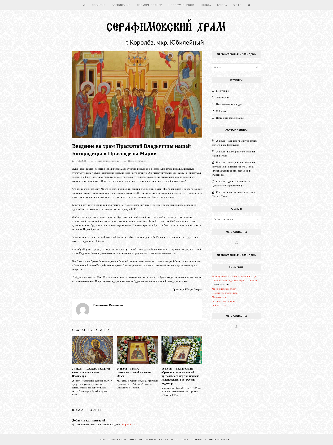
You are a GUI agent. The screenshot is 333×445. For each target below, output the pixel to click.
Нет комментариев (137, 160)
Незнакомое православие (225, 292)
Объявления (222, 97)
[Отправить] (257, 67)
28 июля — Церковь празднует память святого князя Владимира (91, 372)
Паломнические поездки (229, 104)
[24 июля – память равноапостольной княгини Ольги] (137, 349)
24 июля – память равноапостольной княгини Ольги (134, 372)
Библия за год (219, 305)
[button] (249, 5)
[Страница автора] (82, 309)
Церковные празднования (107, 160)
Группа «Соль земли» (223, 301)
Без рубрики (222, 90)
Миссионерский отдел (224, 288)
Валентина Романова (108, 305)
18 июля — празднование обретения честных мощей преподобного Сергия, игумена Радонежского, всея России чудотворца (180, 375)
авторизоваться (128, 424)
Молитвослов (219, 297)
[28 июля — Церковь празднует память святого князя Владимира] (92, 349)
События (221, 111)
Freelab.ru (225, 439)
